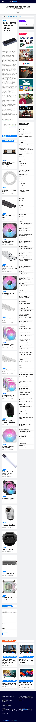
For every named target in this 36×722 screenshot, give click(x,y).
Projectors (21, 221)
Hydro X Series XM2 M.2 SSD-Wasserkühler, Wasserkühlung (8, 163)
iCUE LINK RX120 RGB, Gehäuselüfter (8, 294)
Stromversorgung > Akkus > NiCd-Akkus (26, 378)
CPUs (20, 161)
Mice (20, 207)
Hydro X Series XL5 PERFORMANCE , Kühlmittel (7, 473)
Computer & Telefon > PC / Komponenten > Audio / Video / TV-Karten (25, 153)
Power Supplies (22, 219)
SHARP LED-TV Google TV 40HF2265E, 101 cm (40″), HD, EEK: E (26, 661)
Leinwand (21, 205)
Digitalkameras (22, 165)
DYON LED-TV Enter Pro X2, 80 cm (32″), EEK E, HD (25, 684)
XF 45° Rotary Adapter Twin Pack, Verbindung (8, 421)
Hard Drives (21, 188)
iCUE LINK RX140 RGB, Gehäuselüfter (8, 242)
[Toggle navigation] (18, 12)
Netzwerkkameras (22, 214)
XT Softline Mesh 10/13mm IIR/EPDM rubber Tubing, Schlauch (9, 190)
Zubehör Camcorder (22, 447)
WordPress (4, 720)
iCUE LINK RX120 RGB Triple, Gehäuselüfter (8, 396)
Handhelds (21, 185)
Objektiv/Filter (21, 216)
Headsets (20, 196)
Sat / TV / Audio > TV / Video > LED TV (25, 352)
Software (20, 367)
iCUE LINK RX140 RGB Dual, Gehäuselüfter (8, 345)
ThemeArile (15, 720)
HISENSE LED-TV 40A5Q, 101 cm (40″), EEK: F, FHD (9, 683)
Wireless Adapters (22, 443)
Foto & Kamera (22, 178)
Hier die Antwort (13, 127)
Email (3, 628)
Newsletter (25, 709)
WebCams (21, 441)
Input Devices (21, 198)
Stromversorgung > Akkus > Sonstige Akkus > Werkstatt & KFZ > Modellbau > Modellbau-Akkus (26, 403)
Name (3, 623)
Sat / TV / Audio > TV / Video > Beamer (26, 342)
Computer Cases (22, 156)
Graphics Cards (22, 183)
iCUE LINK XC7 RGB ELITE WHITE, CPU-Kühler (9, 598)
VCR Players (21, 438)
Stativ (20, 369)
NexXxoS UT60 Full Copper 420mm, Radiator (13, 16)
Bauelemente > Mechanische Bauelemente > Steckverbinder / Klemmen (25, 133)
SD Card (20, 365)
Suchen (22, 21)
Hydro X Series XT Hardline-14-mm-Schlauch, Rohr (9, 268)
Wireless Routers (22, 445)
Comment (4, 615)
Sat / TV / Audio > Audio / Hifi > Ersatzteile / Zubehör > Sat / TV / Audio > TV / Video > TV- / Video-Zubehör (26, 278)
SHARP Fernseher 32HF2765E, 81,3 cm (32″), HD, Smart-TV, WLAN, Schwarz (9, 661)
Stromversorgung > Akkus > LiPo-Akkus (26, 376)
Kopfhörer (21, 203)
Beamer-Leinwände (22, 140)
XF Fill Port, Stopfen (7, 549)
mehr (8, 699)
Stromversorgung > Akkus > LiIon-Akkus (26, 374)
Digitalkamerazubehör (23, 168)
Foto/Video (21, 181)
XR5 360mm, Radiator (8, 573)
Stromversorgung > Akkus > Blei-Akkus (26, 372)
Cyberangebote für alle (18, 6)
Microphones (21, 209)
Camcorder (21, 142)
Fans (20, 176)
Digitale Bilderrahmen (23, 163)
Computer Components (23, 159)
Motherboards (21, 212)
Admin (5, 32)
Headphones (21, 193)
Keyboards (21, 200)
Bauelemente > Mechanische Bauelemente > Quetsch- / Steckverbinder (24, 128)
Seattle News (9, 720)
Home (4, 16)
